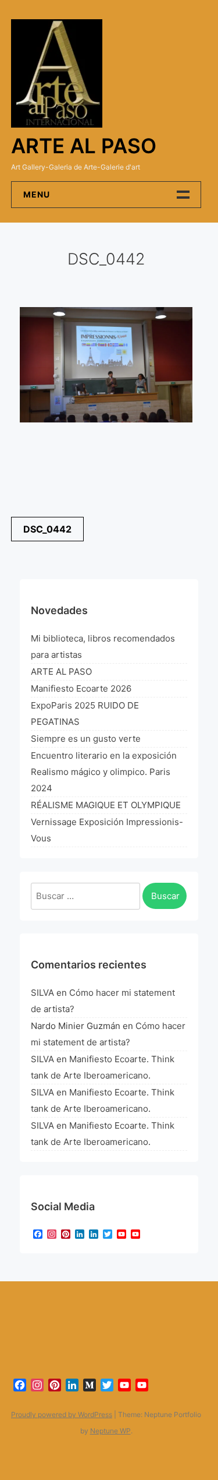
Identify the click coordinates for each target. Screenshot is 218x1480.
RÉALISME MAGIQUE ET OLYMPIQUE (106, 805)
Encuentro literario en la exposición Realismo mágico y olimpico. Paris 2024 (104, 772)
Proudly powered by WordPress (61, 1414)
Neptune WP (110, 1430)
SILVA (42, 992)
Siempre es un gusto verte (86, 738)
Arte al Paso (83, 145)
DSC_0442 (47, 529)
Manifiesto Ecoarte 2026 (81, 688)
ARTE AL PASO (61, 671)
